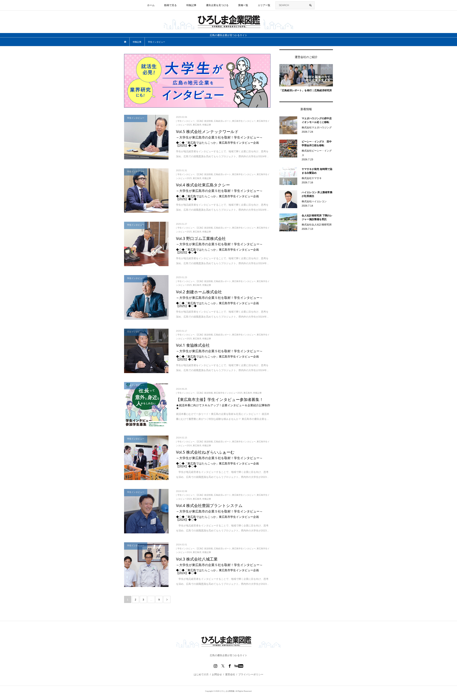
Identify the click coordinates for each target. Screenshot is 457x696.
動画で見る (170, 5)
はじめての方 (201, 674)
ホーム (151, 5)
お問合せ (217, 674)
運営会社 (230, 674)
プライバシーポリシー (250, 674)
